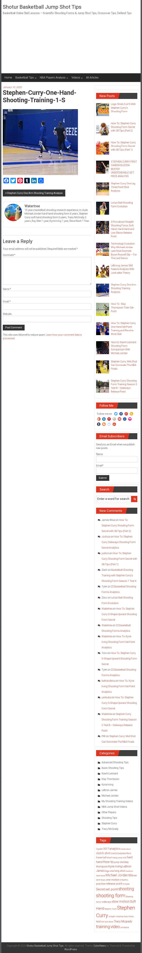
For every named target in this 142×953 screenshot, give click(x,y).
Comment (9, 255)
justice (105, 553)
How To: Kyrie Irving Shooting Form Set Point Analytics (118, 642)
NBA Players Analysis (52, 77)
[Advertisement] (71, 47)
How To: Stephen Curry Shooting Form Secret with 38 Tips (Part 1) (119, 559)
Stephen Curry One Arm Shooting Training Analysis (35, 193)
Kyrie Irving (107, 784)
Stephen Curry (109, 823)
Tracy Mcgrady (123, 921)
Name (7, 289)
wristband (124, 927)
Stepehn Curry (111, 909)
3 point (99, 849)
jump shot (119, 862)
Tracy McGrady (110, 829)
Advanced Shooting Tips (115, 762)
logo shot (109, 871)
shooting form (110, 895)
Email (7, 301)
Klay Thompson (110, 779)
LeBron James (109, 790)
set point (111, 889)
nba (130, 875)
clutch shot (103, 853)
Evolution (121, 853)
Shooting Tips (109, 817)
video (115, 926)
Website (7, 314)
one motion (112, 879)
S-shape (126, 884)
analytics (115, 848)
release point (114, 883)
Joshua (106, 536)
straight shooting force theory (121, 916)
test (98, 921)
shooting (126, 888)
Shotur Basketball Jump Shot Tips (42, 7)
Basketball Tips (24, 77)
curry (114, 853)
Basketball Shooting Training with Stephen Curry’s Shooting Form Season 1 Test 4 (119, 575)
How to (108, 862)
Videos (76, 77)
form (129, 853)
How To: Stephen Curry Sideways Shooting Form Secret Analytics (119, 542)
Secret (100, 889)
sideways (106, 901)
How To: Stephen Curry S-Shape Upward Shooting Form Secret (119, 614)
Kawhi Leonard (110, 773)
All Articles (92, 77)
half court (107, 857)
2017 (106, 848)
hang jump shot (119, 857)
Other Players (109, 812)
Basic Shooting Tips (113, 768)
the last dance (107, 922)
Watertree (107, 608)
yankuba (106, 697)
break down (126, 849)
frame (99, 857)
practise (101, 883)
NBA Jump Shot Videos (114, 806)
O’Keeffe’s (124, 880)
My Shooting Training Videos (117, 801)
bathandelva (108, 680)
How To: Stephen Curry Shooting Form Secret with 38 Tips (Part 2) (118, 525)
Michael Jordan (110, 795)
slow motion (120, 901)
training (103, 926)
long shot (119, 870)
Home (8, 77)
